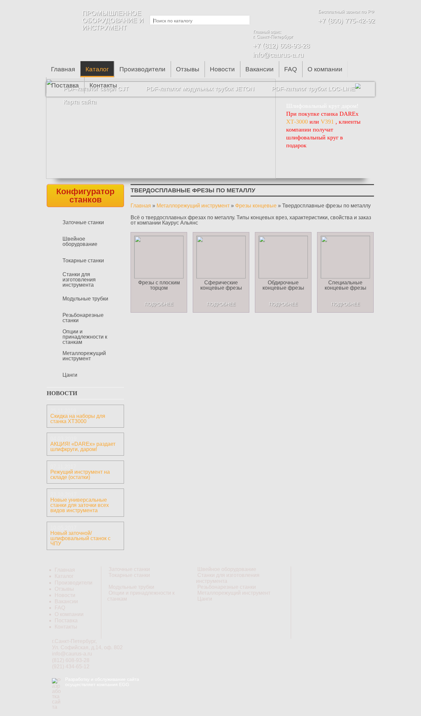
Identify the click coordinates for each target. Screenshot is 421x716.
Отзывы (187, 69)
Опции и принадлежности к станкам (84, 337)
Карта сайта (79, 102)
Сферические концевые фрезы (221, 285)
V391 (327, 121)
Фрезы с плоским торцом (159, 285)
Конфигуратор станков (85, 195)
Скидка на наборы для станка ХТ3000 (77, 418)
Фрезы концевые (256, 205)
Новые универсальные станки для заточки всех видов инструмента (79, 505)
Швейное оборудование (79, 241)
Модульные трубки (85, 298)
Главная (63, 69)
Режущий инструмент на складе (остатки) (80, 474)
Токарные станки (83, 260)
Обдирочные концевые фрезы (283, 285)
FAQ (290, 69)
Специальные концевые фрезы (345, 285)
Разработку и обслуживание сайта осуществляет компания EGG (102, 682)
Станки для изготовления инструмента (79, 280)
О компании (325, 69)
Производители (142, 69)
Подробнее (159, 304)
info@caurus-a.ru (278, 55)
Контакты (103, 85)
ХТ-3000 (297, 121)
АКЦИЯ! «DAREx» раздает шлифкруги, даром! (82, 446)
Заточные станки (83, 222)
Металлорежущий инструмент (84, 355)
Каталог (97, 69)
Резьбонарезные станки (83, 317)
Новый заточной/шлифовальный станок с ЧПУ (80, 538)
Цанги (69, 375)
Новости (222, 69)
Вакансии (259, 69)
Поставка (65, 85)
